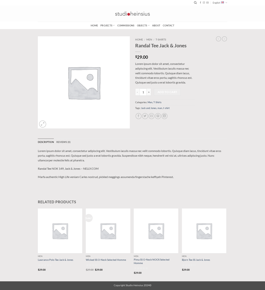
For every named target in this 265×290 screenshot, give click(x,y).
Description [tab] (46, 142)
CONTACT (168, 25)
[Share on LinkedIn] (164, 116)
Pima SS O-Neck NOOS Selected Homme (151, 261)
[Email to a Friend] (151, 116)
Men (149, 39)
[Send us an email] (207, 2)
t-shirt (166, 108)
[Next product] (218, 38)
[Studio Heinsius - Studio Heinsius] (132, 13)
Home (94, 25)
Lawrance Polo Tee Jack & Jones (55, 259)
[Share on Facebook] (139, 116)
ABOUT (156, 25)
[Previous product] (224, 38)
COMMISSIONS (125, 25)
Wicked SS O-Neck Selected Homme (106, 259)
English (216, 2)
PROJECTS (106, 25)
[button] (42, 124)
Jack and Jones (148, 108)
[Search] (195, 2)
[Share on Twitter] (145, 116)
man (160, 108)
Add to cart (167, 92)
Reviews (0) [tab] (63, 142)
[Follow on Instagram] (204, 2)
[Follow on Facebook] (200, 2)
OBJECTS (142, 25)
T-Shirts (161, 39)
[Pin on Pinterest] (158, 116)
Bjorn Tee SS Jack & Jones (196, 259)
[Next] (226, 244)
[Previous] (38, 244)
